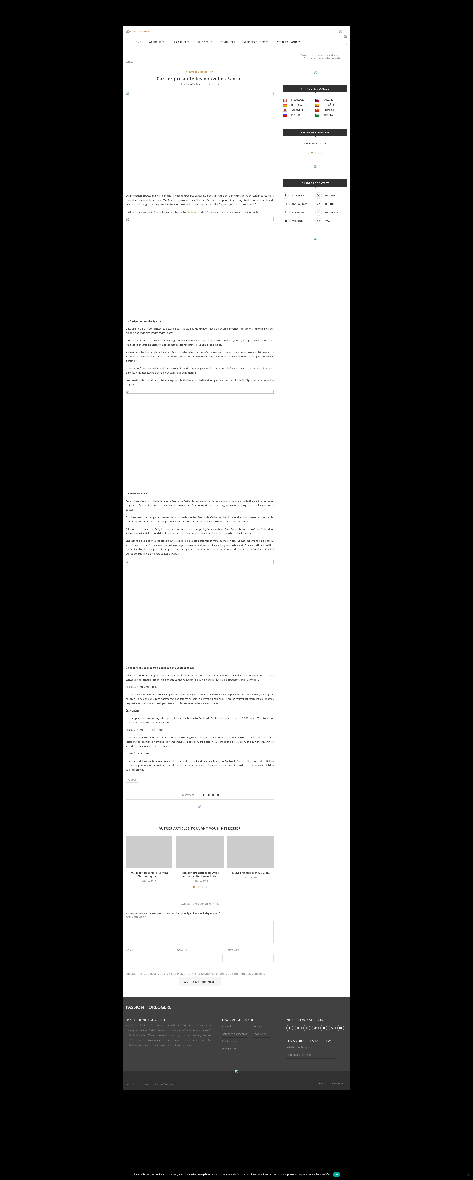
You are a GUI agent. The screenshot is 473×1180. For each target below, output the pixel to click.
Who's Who (229, 1048)
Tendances (227, 42)
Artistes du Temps (255, 42)
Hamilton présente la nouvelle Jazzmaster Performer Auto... (200, 874)
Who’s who (205, 42)
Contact (257, 1026)
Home (137, 42)
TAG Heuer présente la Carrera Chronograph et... (148, 874)
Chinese (328, 110)
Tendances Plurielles (299, 1054)
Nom (130, 950)
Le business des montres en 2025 (317, 143)
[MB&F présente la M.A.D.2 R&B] (251, 852)
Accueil (304, 55)
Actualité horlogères (234, 1034)
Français (297, 99)
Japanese (297, 110)
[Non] (468, 1174)
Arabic (328, 115)
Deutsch (297, 105)
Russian (296, 115)
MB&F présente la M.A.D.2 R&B (251, 873)
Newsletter (259, 1034)
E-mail (182, 950)
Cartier (264, 529)
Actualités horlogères (328, 55)
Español (329, 105)
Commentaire (136, 917)
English (329, 99)
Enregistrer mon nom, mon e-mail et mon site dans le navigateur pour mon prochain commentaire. (195, 973)
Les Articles (229, 1041)
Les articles (181, 42)
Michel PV (195, 84)
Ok (336, 1174)
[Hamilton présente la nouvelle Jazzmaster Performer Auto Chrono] (200, 852)
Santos (191, 212)
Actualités (156, 42)
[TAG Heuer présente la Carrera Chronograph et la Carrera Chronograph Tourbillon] (148, 852)
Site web (233, 950)
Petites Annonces (288, 42)
